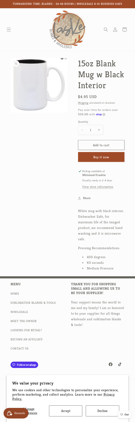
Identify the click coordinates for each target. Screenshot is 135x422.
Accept (65, 411)
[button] (9, 29)
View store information (97, 187)
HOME (15, 293)
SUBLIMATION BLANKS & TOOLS (33, 303)
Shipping (83, 102)
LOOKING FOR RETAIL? (26, 330)
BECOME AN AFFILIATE (27, 339)
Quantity (83, 121)
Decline (102, 411)
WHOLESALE (19, 312)
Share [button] (87, 198)
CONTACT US (20, 348)
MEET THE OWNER (24, 321)
